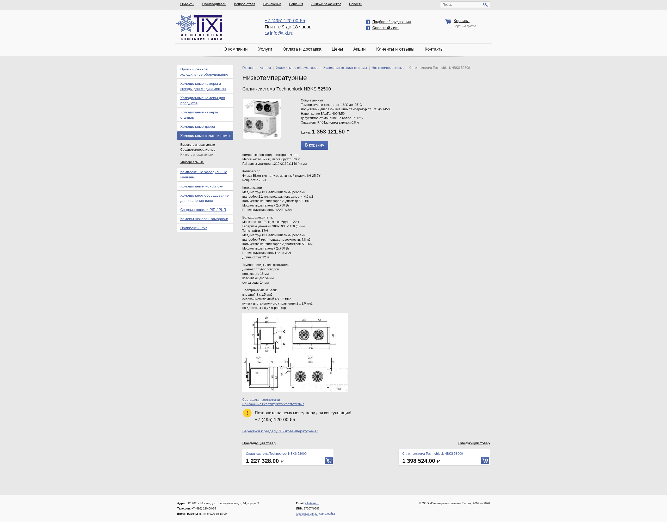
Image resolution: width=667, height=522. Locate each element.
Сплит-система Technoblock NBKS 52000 (276, 454)
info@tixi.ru (281, 33)
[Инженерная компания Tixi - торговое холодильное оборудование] (199, 27)
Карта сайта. (327, 513)
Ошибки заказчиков (326, 4)
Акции (359, 49)
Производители (214, 4)
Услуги (265, 49)
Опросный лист (385, 28)
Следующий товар (474, 443)
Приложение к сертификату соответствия (273, 404)
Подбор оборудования (391, 22)
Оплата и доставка (302, 49)
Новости (355, 4)
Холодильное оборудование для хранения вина (204, 198)
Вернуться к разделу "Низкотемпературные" (280, 431)
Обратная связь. (307, 513)
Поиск (447, 5)
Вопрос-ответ (244, 4)
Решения (296, 4)
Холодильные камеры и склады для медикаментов (203, 86)
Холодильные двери (197, 126)
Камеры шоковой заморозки (204, 219)
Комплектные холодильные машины (203, 174)
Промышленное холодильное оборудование (204, 71)
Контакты (434, 49)
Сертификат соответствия (262, 400)
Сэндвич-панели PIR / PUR (203, 210)
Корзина (462, 21)
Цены (337, 49)
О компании (236, 49)
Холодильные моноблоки (201, 186)
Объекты (187, 4)
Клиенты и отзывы (395, 49)
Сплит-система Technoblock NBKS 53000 (432, 454)
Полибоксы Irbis (193, 228)
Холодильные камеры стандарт (199, 114)
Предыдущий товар (259, 443)
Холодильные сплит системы (205, 135)
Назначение (272, 4)
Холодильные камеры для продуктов (202, 100)
